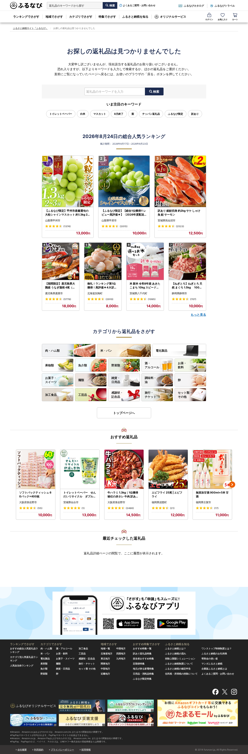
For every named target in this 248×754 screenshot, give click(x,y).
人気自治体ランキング (21, 665)
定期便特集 (139, 663)
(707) (193, 299)
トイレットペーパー (60, 113)
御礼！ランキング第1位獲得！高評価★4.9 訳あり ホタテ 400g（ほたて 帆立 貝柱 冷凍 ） (102, 285)
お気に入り (222, 19)
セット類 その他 (87, 668)
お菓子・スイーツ (51, 380)
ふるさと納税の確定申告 (178, 668)
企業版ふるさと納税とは (214, 668)
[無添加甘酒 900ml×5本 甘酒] (212, 469)
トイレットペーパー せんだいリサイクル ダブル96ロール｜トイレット (79, 494)
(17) (216, 508)
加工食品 (51, 395)
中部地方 (105, 668)
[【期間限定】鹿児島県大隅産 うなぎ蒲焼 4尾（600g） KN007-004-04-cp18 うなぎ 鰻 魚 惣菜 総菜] (60, 261)
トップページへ (124, 413)
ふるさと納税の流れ (175, 653)
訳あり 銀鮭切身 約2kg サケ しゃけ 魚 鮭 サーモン (179, 212)
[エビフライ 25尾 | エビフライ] (168, 469)
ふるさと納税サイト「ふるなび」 (30, 28)
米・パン (106, 350)
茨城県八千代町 (138, 293)
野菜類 (115, 365)
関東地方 (105, 663)
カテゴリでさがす (80, 16)
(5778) (67, 299)
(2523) (180, 226)
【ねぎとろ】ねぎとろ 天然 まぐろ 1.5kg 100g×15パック (187, 285)
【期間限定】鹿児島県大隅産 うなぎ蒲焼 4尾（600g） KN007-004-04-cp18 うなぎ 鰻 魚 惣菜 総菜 (60, 285)
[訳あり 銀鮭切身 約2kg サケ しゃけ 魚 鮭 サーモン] (180, 181)
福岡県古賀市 (203, 502)
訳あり (195, 113)
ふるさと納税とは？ (175, 648)
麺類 (81, 380)
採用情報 (86, 749)
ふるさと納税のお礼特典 (214, 653)
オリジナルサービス (173, 16)
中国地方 (121, 648)
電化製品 (161, 350)
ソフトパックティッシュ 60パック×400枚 (35, 494)
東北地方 (105, 658)
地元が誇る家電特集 (143, 668)
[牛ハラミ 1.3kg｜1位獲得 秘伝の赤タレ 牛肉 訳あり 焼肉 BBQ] (124, 469)
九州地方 (121, 658)
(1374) (67, 226)
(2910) (109, 299)
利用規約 (38, 749)
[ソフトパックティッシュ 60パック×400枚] (35, 469)
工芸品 (82, 395)
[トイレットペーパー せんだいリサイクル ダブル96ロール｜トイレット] (79, 469)
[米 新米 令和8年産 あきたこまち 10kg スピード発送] (145, 261)
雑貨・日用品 (115, 380)
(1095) (152, 299)
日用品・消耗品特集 (143, 673)
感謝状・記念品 (117, 395)
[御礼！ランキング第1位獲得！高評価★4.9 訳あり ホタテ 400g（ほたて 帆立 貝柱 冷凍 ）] (102, 261)
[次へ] (232, 484)
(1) (83, 508)
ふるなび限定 (175, 113)
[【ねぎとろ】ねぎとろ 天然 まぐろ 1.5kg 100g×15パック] (187, 261)
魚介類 (82, 365)
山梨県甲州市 (52, 220)
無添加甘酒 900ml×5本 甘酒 (212, 494)
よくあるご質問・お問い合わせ (139, 5)
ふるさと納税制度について (179, 663)
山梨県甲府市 (109, 220)
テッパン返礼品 (151, 113)
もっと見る (198, 315)
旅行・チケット (150, 395)
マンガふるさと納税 (212, 663)
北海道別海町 (94, 293)
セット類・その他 (185, 395)
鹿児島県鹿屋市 (54, 293)
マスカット (99, 113)
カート (235, 19)
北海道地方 (106, 653)
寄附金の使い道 (210, 658)
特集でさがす (107, 16)
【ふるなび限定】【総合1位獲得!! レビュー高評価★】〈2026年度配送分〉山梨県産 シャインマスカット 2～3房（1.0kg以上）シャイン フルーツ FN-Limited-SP (124, 212)
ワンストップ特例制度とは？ (217, 648)
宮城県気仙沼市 (166, 220)
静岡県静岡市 (179, 293)
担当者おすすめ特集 (143, 658)
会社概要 (22, 749)
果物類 (49, 365)
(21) (172, 508)
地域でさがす (54, 16)
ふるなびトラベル (225, 5)
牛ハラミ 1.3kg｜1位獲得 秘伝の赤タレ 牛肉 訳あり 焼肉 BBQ (123, 494)
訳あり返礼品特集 (142, 653)
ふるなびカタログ (194, 5)
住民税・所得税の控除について (181, 673)
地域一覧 (105, 648)
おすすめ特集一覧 (142, 648)
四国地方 (121, 653)
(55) (39, 508)
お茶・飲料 (182, 365)
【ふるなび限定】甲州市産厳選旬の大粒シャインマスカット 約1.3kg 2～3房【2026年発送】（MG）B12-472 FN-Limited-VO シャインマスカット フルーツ (67, 212)
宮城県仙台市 (70, 502)
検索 (156, 91)
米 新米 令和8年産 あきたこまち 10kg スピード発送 (145, 285)
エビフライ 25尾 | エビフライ (167, 494)
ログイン (209, 19)
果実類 (43, 663)
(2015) (123, 226)
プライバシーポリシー (62, 749)
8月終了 (118, 113)
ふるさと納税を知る (135, 16)
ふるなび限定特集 (142, 678)
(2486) (130, 508)
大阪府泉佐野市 (28, 502)
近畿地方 (105, 673)
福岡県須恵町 (159, 502)
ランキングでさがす (26, 16)
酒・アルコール (152, 365)
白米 (82, 113)
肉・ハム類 (52, 350)
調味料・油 (150, 380)
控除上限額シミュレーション (180, 658)
